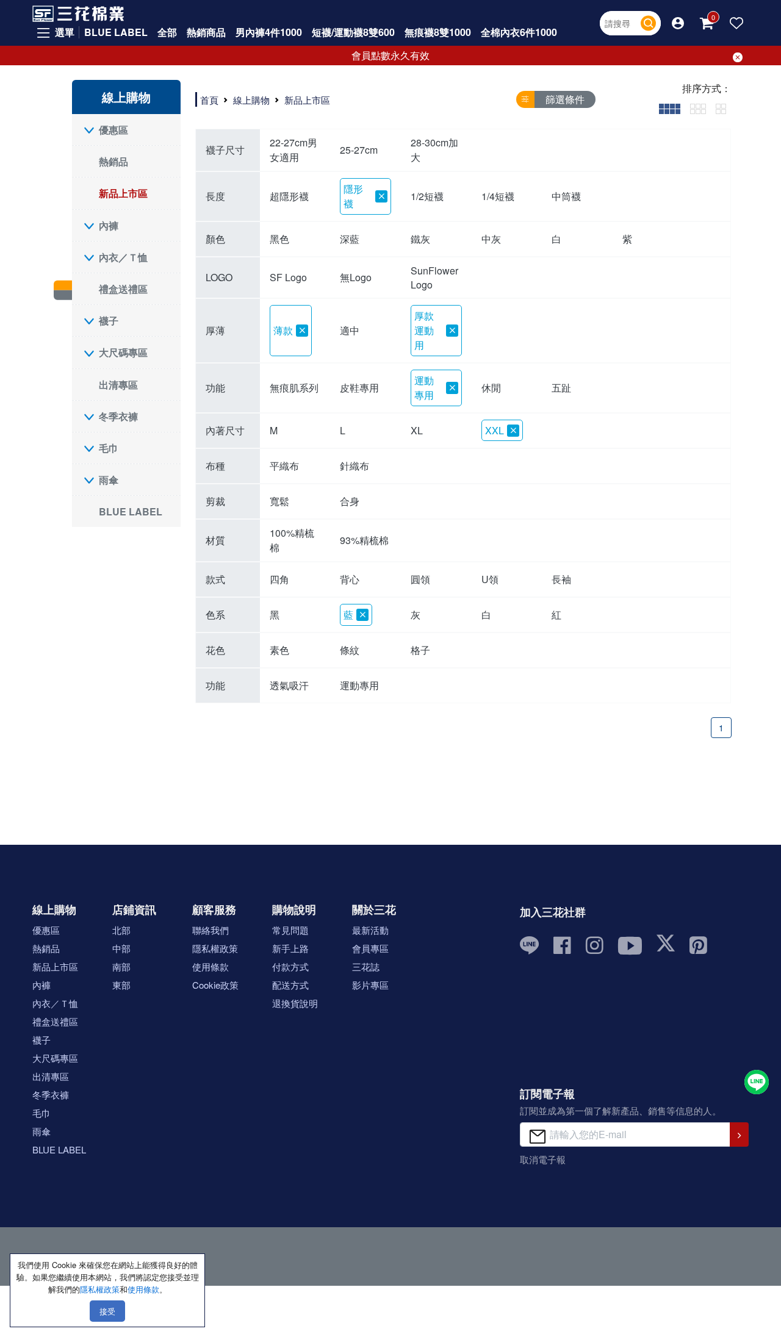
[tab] (669, 108)
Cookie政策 (215, 984)
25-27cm (359, 150)
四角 (279, 579)
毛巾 (108, 448)
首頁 (209, 99)
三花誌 (366, 966)
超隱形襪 (289, 196)
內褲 (108, 225)
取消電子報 (543, 1159)
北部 (121, 929)
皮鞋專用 (359, 388)
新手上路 (290, 948)
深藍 (349, 239)
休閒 (491, 388)
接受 (107, 1311)
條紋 (349, 650)
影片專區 (370, 984)
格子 (420, 650)
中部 (121, 948)
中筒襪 (566, 196)
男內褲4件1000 (269, 32)
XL (417, 430)
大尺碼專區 (123, 352)
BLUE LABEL (116, 32)
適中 (349, 330)
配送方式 (290, 984)
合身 (349, 501)
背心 (349, 579)
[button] (678, 23)
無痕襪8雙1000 (438, 32)
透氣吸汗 (289, 685)
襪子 (108, 320)
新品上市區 (123, 193)
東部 (121, 984)
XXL (494, 430)
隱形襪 (353, 196)
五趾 (561, 388)
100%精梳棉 (292, 540)
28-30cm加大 (434, 149)
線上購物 (251, 99)
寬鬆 (279, 501)
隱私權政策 (215, 948)
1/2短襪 (427, 196)
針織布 (354, 466)
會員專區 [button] (370, 948)
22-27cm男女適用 (293, 149)
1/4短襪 (497, 196)
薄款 (283, 330)
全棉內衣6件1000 (519, 32)
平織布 (284, 466)
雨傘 (108, 480)
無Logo (356, 277)
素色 (279, 650)
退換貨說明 (295, 1003)
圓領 (420, 579)
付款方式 (290, 966)
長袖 (561, 579)
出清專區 (118, 384)
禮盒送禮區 (123, 289)
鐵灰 (420, 239)
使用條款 (210, 966)
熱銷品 (113, 161)
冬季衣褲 (118, 416)
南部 (121, 966)
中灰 (491, 239)
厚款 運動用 (424, 330)
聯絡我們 (210, 929)
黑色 (279, 239)
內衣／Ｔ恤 (123, 257)
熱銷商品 (206, 32)
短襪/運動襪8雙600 (353, 32)
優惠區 (113, 129)
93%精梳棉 (364, 540)
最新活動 (370, 929)
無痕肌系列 (294, 388)
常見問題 (290, 929)
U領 (489, 579)
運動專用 (424, 387)
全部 (167, 32)
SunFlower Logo (434, 277)
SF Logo (288, 277)
